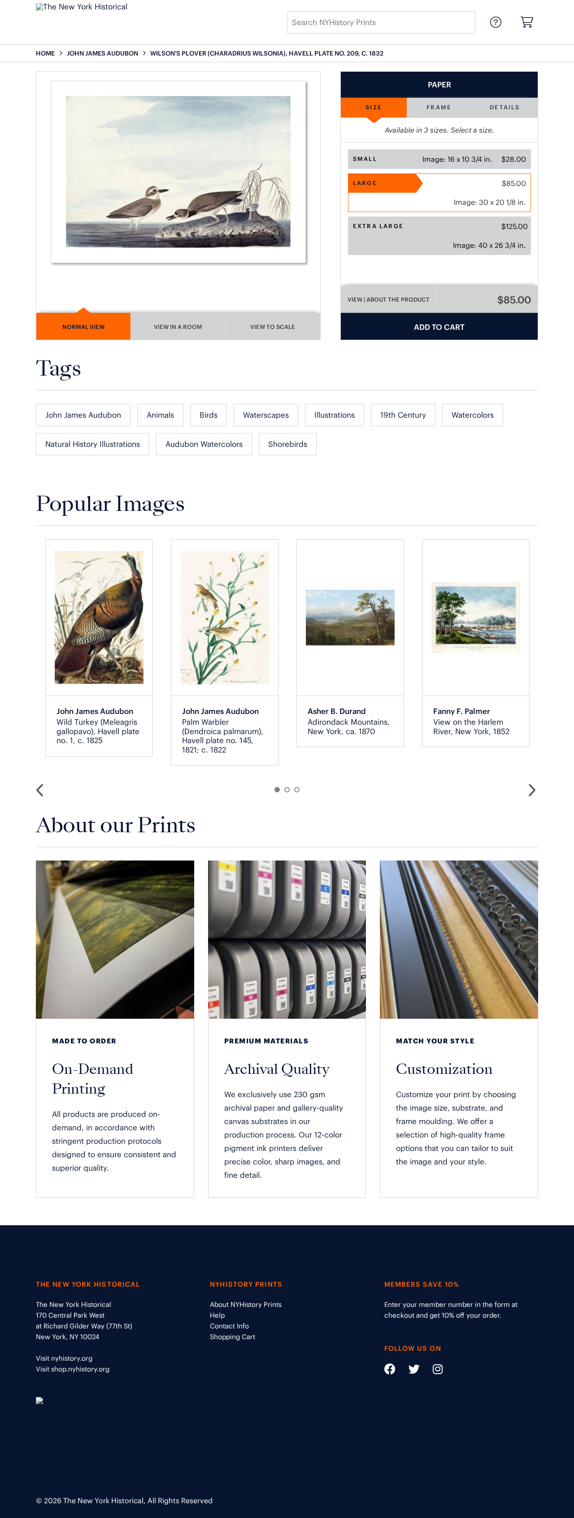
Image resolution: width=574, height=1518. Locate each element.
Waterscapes (266, 415)
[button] (439, 159)
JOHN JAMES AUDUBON (102, 53)
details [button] (505, 107)
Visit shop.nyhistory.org (72, 1369)
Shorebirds (287, 444)
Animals (160, 415)
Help (217, 1315)
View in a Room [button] (178, 327)
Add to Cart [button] (439, 327)
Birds (208, 415)
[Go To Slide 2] (287, 789)
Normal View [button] (83, 327)
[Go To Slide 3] (297, 789)
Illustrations (334, 415)
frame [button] (439, 107)
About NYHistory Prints (246, 1304)
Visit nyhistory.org (64, 1358)
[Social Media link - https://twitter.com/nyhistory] (408, 1371)
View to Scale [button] (272, 327)
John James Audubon (83, 415)
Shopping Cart (232, 1336)
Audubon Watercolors (204, 444)
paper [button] (439, 85)
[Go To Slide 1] (277, 789)
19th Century (403, 415)
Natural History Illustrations (92, 444)
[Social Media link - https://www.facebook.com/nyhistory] (390, 1371)
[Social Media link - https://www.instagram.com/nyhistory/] (432, 1371)
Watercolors (473, 415)
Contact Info (229, 1326)
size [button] (373, 107)
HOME (45, 53)
